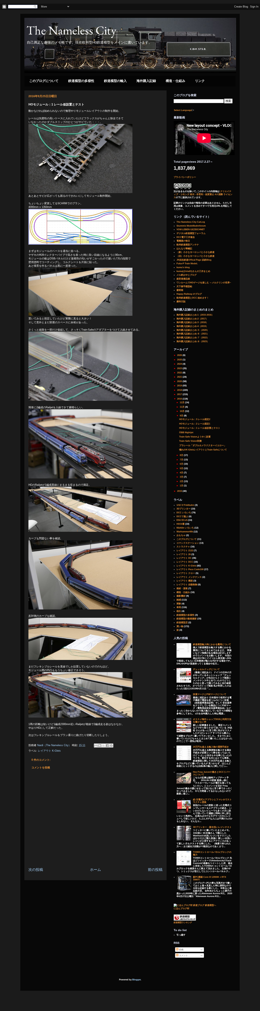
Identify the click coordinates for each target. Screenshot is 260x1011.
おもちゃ (181, 535)
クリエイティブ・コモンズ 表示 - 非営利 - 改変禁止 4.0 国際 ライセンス (203, 194)
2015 (180, 491)
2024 (180, 364)
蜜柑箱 (180, 290)
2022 (180, 372)
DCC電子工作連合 (186, 237)
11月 (182, 407)
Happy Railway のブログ (189, 294)
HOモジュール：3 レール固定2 (194, 419)
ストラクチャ (183, 546)
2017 (180, 394)
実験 (179, 603)
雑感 (179, 599)
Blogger (136, 979)
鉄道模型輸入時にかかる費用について (212, 644)
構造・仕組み (175, 81)
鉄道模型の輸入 (115, 81)
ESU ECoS (182, 520)
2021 (180, 377)
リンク (200, 81)
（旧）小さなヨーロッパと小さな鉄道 (195, 256)
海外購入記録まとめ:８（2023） (193, 341)
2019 (180, 385)
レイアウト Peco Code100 (190, 569)
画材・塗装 (182, 588)
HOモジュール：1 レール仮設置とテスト (199, 428)
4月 (182, 472)
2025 (180, 359)
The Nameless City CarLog (191, 222)
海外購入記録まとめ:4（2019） (192, 326)
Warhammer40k (185, 531)
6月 (182, 464)
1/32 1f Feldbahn (185, 505)
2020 (180, 381)
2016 (180, 399)
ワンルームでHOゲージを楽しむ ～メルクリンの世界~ (204, 282)
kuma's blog (183, 267)
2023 (180, 368)
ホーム (95, 870)
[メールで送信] (96, 745)
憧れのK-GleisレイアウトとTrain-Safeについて (203, 449)
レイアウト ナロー (186, 573)
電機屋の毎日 (183, 241)
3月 (182, 477)
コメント (183, 955)
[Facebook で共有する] (107, 745)
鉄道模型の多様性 (81, 81)
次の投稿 (35, 870)
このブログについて (43, 81)
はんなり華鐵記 (184, 248)
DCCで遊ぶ (182, 516)
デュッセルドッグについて (206, 669)
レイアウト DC (184, 558)
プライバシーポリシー (185, 177)
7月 (182, 459)
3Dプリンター (184, 508)
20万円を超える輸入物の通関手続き (211, 747)
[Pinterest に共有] (111, 745)
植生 (179, 611)
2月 (182, 481)
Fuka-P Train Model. (187, 263)
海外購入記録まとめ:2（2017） (192, 318)
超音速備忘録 (183, 278)
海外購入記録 (146, 81)
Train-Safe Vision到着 (190, 441)
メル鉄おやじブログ (187, 275)
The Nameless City (71, 30)
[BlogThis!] (100, 745)
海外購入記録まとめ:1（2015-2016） (195, 315)
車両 (179, 607)
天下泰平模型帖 (184, 286)
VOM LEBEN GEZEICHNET (191, 229)
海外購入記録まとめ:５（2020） (193, 330)
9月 (182, 415)
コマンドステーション (188, 543)
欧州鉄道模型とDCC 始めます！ (193, 298)
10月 (182, 411)
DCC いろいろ (184, 512)
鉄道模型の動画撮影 (187, 618)
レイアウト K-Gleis (49, 750)
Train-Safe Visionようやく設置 (195, 436)
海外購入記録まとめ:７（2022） (193, 337)
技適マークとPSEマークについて (209, 694)
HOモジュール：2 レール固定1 (194, 423)
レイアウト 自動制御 (187, 584)
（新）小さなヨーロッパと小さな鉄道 (195, 252)
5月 (182, 468)
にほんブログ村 (181, 908)
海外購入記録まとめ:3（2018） (192, 322)
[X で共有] (104, 745)
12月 (182, 402)
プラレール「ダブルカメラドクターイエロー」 (202, 445)
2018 (180, 390)
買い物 (180, 626)
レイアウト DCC (185, 562)
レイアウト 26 (184, 554)
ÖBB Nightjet (186, 432)
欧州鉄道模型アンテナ (188, 244)
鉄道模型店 (182, 622)
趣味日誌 (181, 301)
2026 (180, 355)
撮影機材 (181, 596)
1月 (182, 485)
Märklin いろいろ (185, 527)
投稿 (180, 949)
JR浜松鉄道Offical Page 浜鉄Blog (194, 260)
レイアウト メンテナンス (189, 577)
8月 (182, 455)
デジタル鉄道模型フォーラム (191, 233)
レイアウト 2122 (185, 550)
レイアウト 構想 (185, 580)
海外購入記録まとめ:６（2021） (193, 333)
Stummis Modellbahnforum (191, 226)
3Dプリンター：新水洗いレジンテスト (212, 827)
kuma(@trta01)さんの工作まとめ (193, 271)
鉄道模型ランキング (183, 922)
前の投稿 (155, 870)
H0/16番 (181, 524)
